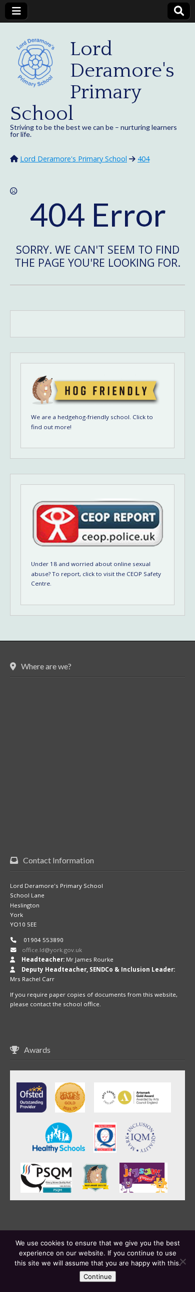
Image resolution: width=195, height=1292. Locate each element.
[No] (183, 1261)
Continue (98, 1276)
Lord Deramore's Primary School (92, 81)
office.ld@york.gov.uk (52, 950)
